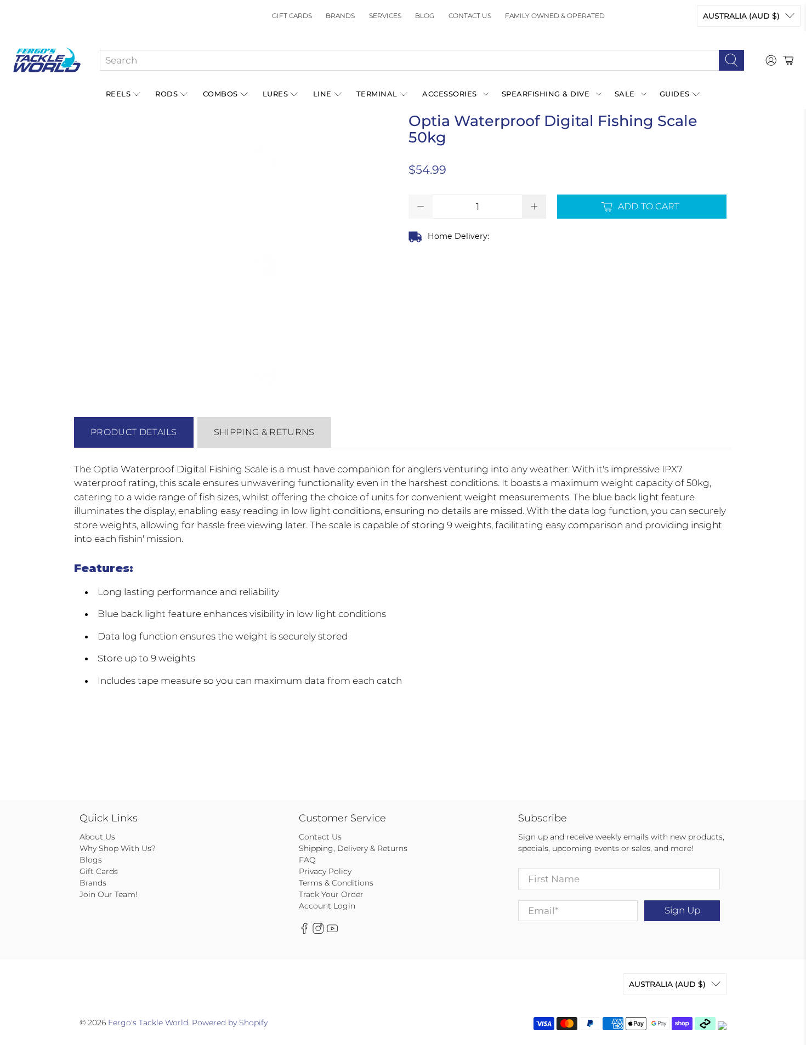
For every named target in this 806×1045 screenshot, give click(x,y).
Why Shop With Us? (118, 848)
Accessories (449, 93)
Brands (340, 16)
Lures (275, 93)
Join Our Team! (109, 894)
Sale (625, 93)
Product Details (133, 432)
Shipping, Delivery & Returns (353, 848)
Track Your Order (331, 894)
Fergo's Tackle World (148, 1022)
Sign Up (682, 910)
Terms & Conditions (336, 883)
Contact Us (470, 16)
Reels (118, 93)
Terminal (377, 93)
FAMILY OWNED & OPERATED (555, 16)
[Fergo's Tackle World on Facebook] (304, 931)
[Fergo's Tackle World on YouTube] (332, 931)
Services (385, 16)
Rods (166, 93)
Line (322, 93)
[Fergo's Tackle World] (47, 60)
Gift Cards (292, 16)
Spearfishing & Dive (546, 93)
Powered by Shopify (230, 1022)
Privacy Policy (325, 871)
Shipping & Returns (264, 432)
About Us (97, 837)
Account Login (327, 906)
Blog (424, 16)
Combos (220, 93)
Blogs (91, 860)
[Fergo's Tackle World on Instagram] (318, 931)
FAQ (307, 860)
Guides (675, 93)
